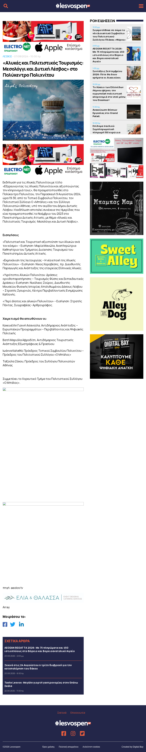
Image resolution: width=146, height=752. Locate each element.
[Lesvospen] (73, 8)
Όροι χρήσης (48, 747)
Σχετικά (61, 712)
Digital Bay (138, 747)
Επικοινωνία (78, 712)
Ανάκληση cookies (91, 746)
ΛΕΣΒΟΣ (7, 56)
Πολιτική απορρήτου (69, 747)
